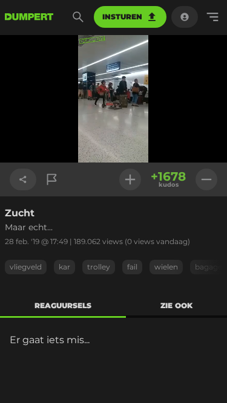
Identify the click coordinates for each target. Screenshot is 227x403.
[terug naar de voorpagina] (29, 17)
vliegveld (26, 266)
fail (132, 266)
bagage (208, 266)
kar (64, 266)
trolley (98, 266)
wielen (166, 266)
